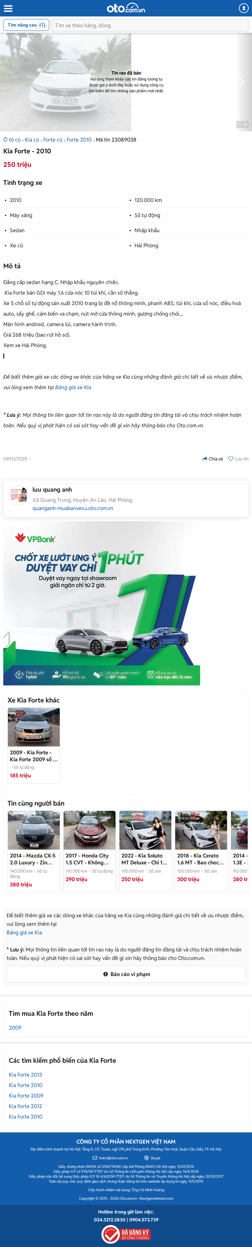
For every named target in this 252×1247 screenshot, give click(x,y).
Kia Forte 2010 (25, 1085)
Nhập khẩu (147, 230)
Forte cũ (52, 139)
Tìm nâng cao (22, 25)
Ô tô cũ (12, 139)
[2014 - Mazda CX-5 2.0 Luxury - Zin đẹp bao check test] (34, 830)
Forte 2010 (79, 139)
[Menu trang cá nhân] (244, 8)
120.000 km (148, 200)
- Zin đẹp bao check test (33, 859)
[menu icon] (7, 9)
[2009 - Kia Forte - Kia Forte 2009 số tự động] (34, 727)
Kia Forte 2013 (25, 1074)
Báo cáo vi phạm (129, 974)
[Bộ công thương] (126, 1233)
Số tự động (147, 215)
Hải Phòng (146, 245)
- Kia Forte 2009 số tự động (34, 756)
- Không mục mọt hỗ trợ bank (87, 859)
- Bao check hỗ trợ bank (199, 859)
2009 (15, 1027)
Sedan (17, 230)
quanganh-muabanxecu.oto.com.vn (72, 508)
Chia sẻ (216, 459)
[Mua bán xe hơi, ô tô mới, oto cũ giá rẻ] (126, 7)
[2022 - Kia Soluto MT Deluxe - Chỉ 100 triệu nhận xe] (145, 830)
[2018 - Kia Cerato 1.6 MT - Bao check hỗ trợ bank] (201, 830)
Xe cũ (16, 245)
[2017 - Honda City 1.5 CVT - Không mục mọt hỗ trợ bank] (90, 830)
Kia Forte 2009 (26, 1095)
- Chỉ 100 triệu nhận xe (145, 859)
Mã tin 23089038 (116, 139)
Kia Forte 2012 (25, 1106)
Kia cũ (32, 139)
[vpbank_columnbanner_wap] (101, 603)
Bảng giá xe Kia (73, 387)
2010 (15, 200)
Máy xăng (21, 215)
